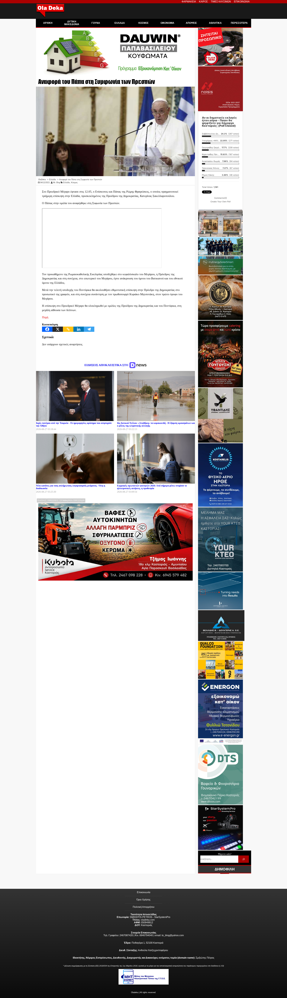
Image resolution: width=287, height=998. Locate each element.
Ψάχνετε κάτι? (224, 854)
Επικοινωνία (143, 892)
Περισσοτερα (239, 23)
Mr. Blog (56, 182)
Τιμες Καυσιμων (221, 1)
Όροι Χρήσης (143, 899)
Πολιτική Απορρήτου (143, 907)
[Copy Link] (68, 329)
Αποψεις (191, 23)
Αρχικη (47, 23)
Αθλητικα (215, 23)
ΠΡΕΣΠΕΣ (53, 500)
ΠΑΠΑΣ (42, 500)
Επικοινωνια (242, 1)
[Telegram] (89, 329)
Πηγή (45, 317)
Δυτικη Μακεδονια (71, 23)
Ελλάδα (66, 182)
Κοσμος (143, 23)
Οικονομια (167, 23)
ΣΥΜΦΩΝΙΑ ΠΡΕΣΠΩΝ (72, 500)
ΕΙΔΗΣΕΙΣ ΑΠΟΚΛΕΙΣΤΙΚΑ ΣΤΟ (106, 365)
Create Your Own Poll (220, 201)
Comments (220, 198)
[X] (57, 329)
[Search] (243, 859)
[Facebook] (47, 329)
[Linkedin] (78, 329)
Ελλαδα (120, 23)
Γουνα (95, 23)
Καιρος (203, 1)
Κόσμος (74, 182)
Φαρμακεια (189, 1)
